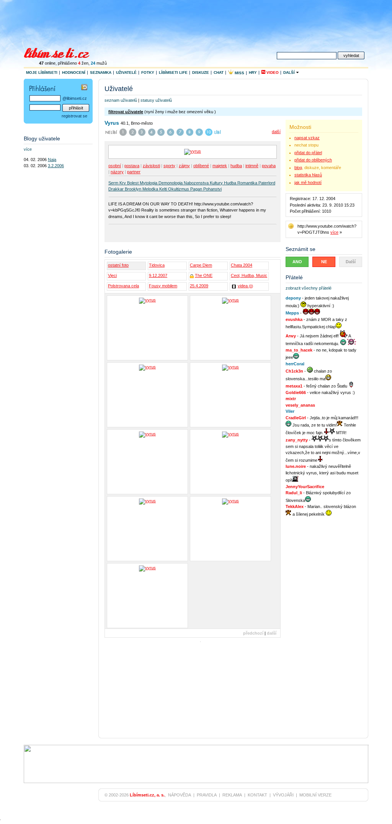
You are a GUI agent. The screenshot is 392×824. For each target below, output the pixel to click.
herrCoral (295, 364)
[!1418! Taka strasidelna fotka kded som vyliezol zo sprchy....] (147, 461)
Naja (52, 159)
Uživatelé (126, 72)
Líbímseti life (173, 72)
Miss (239, 73)
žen (83, 63)
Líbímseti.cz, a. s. (147, 795)
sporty (169, 165)
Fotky (147, 72)
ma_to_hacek (299, 350)
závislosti (151, 165)
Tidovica (157, 265)
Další (289, 72)
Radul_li (294, 492)
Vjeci (112, 275)
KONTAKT (257, 795)
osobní (114, 165)
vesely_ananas (300, 405)
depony (293, 298)
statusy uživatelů (156, 100)
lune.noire (296, 466)
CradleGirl (296, 417)
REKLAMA (232, 795)
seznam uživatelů (121, 100)
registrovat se (74, 116)
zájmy (184, 165)
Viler (290, 411)
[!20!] (230, 327)
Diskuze (200, 72)
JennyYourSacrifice (305, 486)
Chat (219, 72)
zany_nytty (297, 440)
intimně (251, 165)
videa (245, 285)
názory (117, 171)
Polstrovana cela (123, 285)
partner (133, 171)
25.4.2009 (199, 285)
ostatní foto (118, 265)
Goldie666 (296, 392)
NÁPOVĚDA (179, 795)
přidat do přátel (308, 152)
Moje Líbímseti (41, 72)
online (47, 63)
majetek (219, 165)
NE (324, 261)
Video (272, 72)
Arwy (291, 336)
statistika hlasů (308, 175)
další (276, 131)
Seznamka (100, 72)
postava (131, 165)
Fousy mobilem (163, 285)
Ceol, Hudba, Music (249, 275)
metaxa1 (294, 386)
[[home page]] (61, 52)
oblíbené (201, 165)
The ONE (203, 275)
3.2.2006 (56, 165)
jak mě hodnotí (308, 182)
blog (298, 167)
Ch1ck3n (294, 371)
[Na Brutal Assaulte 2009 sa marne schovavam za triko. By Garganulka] (147, 595)
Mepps (292, 313)
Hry (253, 72)
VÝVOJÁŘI (283, 795)
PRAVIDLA (207, 795)
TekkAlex (295, 506)
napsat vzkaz (307, 137)
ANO (297, 261)
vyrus (112, 123)
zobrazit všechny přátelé (309, 288)
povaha (269, 165)
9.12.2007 (158, 275)
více (334, 232)
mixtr (291, 398)
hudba (236, 165)
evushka (294, 319)
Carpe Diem (201, 265)
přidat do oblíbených (313, 160)
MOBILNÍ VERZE (315, 795)
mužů (99, 63)
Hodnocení (73, 72)
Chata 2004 (241, 265)
